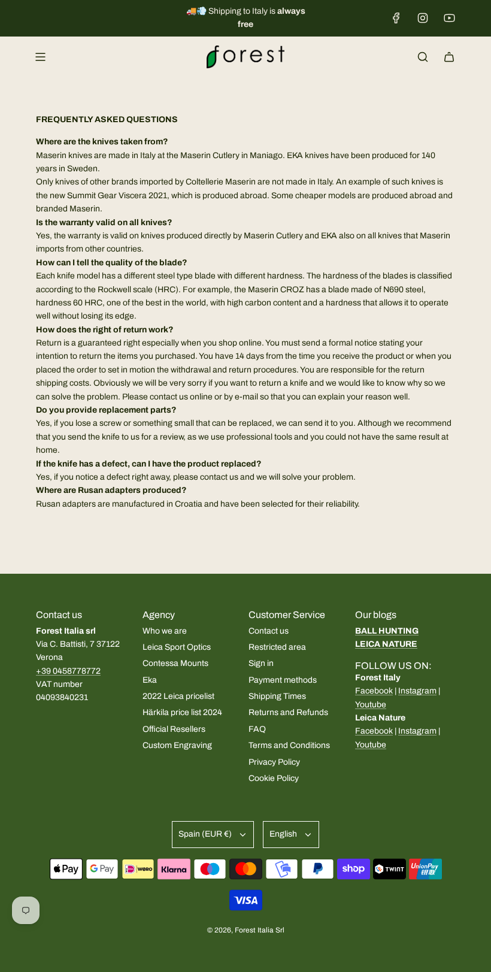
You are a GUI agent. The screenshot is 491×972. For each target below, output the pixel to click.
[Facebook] (396, 18)
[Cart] (449, 57)
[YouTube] (449, 18)
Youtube (370, 704)
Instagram (417, 690)
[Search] (423, 57)
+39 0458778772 (68, 671)
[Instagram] (423, 18)
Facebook (374, 690)
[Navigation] (40, 57)
